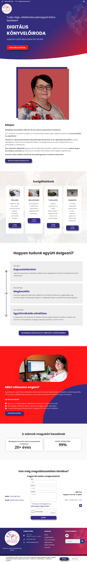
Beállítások (75, 559)
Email (33, 485)
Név (32, 479)
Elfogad (64, 559)
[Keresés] (82, 541)
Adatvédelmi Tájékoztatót (40, 506)
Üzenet (33, 491)
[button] (83, 1)
